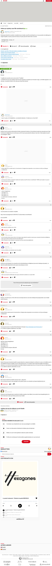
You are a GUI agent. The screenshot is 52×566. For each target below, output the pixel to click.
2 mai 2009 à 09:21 (8, 261)
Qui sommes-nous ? (5, 554)
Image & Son (10, 23)
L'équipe (11, 554)
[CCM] (5, 1)
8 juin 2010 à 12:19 (8, 189)
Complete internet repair (6, 59)
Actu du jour (4, 451)
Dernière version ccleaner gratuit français (10, 54)
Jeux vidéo (16, 23)
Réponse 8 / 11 (4, 334)
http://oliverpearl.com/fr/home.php (34, 327)
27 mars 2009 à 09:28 (8, 116)
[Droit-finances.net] (45, 562)
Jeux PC (21, 23)
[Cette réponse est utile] (10, 87)
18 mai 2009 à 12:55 (8, 128)
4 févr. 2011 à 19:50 (11, 32)
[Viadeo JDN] (19, 564)
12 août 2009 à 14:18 (8, 166)
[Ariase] (32, 564)
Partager (34, 46)
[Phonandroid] (45, 564)
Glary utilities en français (6, 55)
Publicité (19, 554)
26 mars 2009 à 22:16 (8, 72)
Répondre (21, 402)
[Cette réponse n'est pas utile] (14, 87)
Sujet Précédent (5, 25)
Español (3, 549)
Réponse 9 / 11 (4, 355)
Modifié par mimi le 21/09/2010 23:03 (11, 272)
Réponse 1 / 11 (4, 66)
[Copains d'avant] (7, 564)
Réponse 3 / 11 (4, 204)
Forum (4, 23)
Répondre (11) (5, 46)
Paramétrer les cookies (42, 554)
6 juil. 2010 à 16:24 (8, 295)
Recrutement (27, 554)
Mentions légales (21, 555)
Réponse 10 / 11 (4, 372)
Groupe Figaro (27, 555)
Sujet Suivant (47, 25)
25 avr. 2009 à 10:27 (8, 324)
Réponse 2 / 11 (4, 124)
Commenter (5, 87)
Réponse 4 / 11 (4, 256)
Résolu (26, 28)
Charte (14, 555)
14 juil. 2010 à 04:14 (8, 377)
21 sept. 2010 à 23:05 (8, 235)
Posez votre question (24, 46)
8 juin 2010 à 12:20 (8, 225)
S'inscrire (26, 441)
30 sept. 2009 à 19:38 (8, 177)
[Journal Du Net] (19, 562)
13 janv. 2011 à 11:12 (8, 248)
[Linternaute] (32, 561)
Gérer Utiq (48, 554)
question (49, 0)
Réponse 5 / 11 (4, 290)
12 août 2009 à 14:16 (8, 309)
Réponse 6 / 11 (4, 305)
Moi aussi (14, 46)
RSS (17, 555)
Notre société (15, 554)
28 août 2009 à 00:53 (8, 209)
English (3, 547)
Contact (23, 554)
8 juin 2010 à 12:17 (8, 339)
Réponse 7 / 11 (4, 320)
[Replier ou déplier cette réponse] (51, 66)
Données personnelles (34, 554)
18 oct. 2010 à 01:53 (8, 391)
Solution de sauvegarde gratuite (8, 52)
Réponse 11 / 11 (4, 387)
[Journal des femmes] (7, 562)
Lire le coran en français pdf (7, 57)
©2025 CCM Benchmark (34, 555)
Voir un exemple (47, 451)
